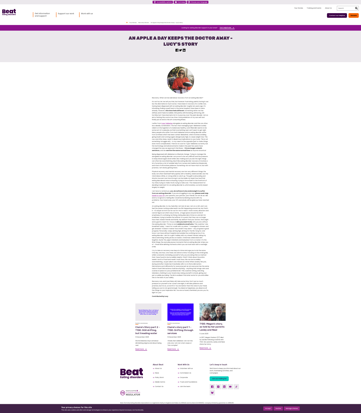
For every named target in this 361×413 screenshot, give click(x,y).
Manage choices (292, 408)
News (157, 373)
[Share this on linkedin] (184, 50)
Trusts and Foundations (188, 382)
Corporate (184, 377)
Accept (268, 408)
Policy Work (159, 377)
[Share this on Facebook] (177, 50)
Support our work (66, 13)
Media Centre (160, 382)
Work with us (87, 13)
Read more (139, 349)
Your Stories (298, 8)
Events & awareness (141, 323)
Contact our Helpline (337, 15)
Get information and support (42, 14)
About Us (328, 8)
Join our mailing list (219, 379)
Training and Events (314, 8)
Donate (354, 15)
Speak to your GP (158, 195)
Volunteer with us (186, 368)
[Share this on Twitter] (180, 50)
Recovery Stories (143, 22)
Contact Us (159, 386)
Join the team (185, 386)
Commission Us (185, 373)
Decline (278, 408)
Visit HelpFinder (226, 28)
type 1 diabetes (167, 123)
